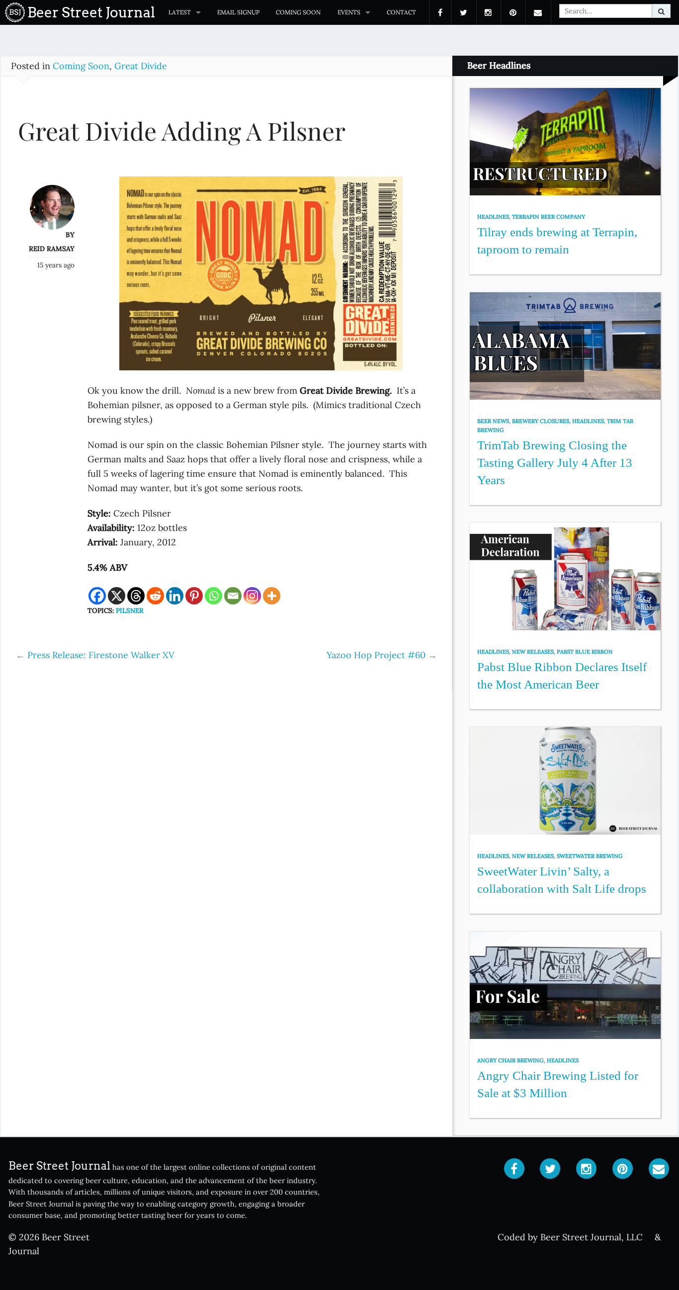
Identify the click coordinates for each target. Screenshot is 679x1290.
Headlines (493, 216)
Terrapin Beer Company (548, 216)
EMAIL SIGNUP (238, 12)
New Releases (533, 651)
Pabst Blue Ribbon (585, 651)
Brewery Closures (540, 421)
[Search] (661, 11)
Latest (180, 12)
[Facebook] (97, 595)
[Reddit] (155, 595)
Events (349, 12)
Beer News (493, 421)
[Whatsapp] (213, 595)
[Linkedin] (174, 595)
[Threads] (136, 595)
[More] (271, 595)
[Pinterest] (194, 595)
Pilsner (130, 610)
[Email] (233, 595)
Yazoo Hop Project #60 (382, 655)
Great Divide (140, 66)
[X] (116, 595)
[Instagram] (252, 595)
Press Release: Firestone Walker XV (95, 655)
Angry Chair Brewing (510, 1060)
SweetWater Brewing (590, 856)
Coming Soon (298, 12)
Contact (401, 12)
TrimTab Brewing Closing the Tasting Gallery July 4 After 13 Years (554, 462)
